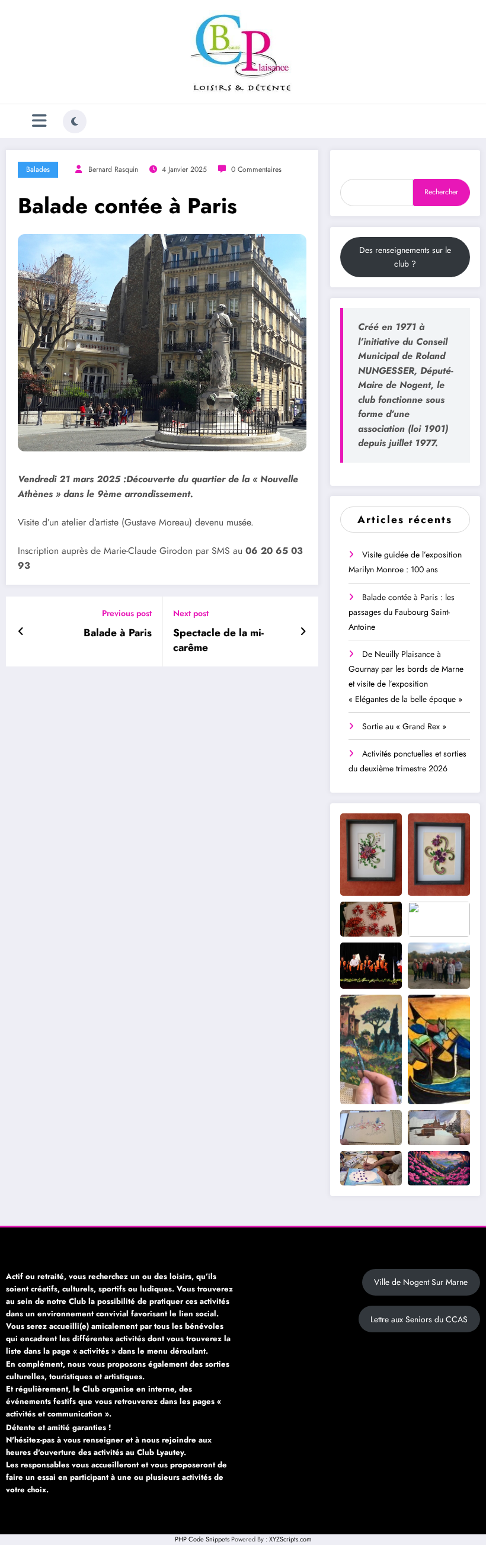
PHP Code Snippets (202, 1539)
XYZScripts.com (290, 1539)
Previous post (127, 613)
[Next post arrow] (303, 631)
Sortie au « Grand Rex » (404, 726)
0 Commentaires (256, 169)
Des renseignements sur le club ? (405, 256)
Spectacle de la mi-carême (218, 640)
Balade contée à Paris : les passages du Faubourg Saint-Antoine (401, 612)
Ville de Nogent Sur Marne (421, 1282)
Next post (191, 613)
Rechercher (441, 192)
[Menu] (39, 121)
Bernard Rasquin (113, 169)
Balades (38, 169)
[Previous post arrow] (21, 631)
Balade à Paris (118, 633)
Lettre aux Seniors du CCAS (419, 1319)
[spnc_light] (75, 121)
